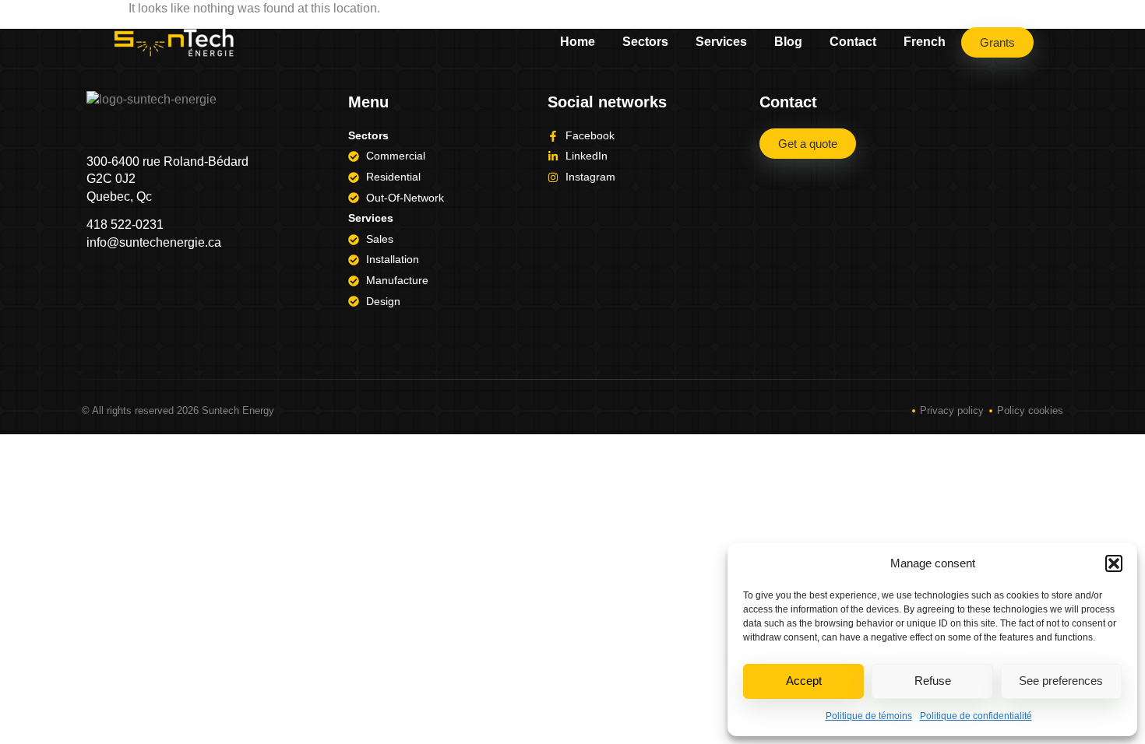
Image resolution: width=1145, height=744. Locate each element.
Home (577, 41)
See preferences (1061, 680)
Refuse (932, 680)
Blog (788, 41)
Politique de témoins (869, 716)
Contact (853, 41)
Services (721, 41)
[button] (1114, 563)
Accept (804, 680)
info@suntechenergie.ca (153, 242)
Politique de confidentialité (976, 716)
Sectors (645, 41)
